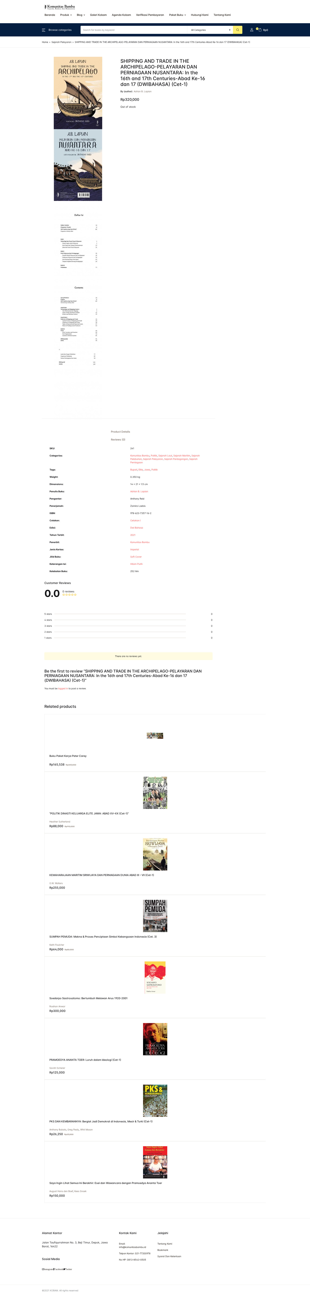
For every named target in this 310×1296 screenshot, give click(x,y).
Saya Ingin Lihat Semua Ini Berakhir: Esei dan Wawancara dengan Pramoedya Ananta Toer (105, 1183)
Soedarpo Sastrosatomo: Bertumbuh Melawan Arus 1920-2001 (88, 998)
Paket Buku (176, 14)
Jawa (147, 469)
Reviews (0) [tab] (118, 439)
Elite (141, 469)
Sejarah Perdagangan (176, 459)
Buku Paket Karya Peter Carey (68, 755)
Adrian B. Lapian (142, 91)
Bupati (133, 469)
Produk (64, 14)
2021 (132, 535)
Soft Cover (136, 556)
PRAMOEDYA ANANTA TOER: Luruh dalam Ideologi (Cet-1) (85, 1059)
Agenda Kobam (121, 14)
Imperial (134, 549)
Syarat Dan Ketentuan (169, 1256)
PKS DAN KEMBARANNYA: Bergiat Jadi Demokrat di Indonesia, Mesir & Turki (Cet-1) (101, 1121)
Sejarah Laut (165, 455)
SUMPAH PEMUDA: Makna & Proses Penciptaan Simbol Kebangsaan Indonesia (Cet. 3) (103, 936)
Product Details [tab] (120, 431)
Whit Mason (86, 1129)
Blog (79, 14)
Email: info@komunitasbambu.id (132, 1245)
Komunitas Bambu (140, 455)
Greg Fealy (73, 1129)
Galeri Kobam (98, 14)
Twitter (68, 1269)
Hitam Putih (136, 564)
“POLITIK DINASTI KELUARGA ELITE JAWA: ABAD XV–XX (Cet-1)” (89, 813)
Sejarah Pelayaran (153, 459)
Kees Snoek (80, 1191)
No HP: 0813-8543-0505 (132, 1259)
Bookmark (162, 1250)
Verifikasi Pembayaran (150, 14)
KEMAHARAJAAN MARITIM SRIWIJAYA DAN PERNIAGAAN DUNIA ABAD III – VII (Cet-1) (101, 875)
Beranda (10, 19)
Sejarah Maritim (181, 455)
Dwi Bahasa (136, 527)
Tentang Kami (13, 86)
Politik (154, 455)
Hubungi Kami (199, 14)
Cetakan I (135, 520)
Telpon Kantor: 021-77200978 (134, 1253)
